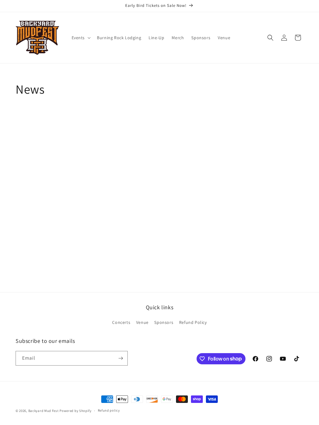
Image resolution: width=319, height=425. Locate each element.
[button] (80, 37)
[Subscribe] (120, 358)
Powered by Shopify (76, 411)
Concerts (121, 322)
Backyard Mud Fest (43, 411)
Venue (142, 322)
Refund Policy (193, 322)
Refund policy (109, 410)
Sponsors (163, 322)
